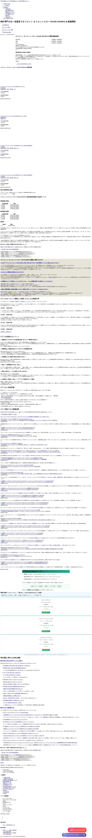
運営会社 (8, 15)
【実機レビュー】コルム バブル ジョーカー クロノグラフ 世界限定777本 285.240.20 (19, 489)
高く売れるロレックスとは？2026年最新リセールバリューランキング (16, 556)
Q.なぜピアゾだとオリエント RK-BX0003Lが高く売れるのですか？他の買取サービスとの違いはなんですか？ (30, 262)
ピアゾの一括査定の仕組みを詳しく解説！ (12, 702)
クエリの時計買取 (7, 831)
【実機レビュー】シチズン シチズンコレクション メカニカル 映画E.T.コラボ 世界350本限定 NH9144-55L (24, 563)
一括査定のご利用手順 (8, 778)
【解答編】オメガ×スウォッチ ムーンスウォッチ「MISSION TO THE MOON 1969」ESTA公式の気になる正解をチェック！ (28, 519)
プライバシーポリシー (8, 789)
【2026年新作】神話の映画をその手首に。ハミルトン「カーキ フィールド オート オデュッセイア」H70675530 (25, 511)
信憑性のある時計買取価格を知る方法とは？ (13, 688)
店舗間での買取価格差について (10, 780)
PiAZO (2, 762)
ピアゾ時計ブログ (10, 14)
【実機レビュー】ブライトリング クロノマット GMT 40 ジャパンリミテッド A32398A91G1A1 (22, 541)
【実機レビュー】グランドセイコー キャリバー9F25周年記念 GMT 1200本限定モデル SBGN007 (22, 496)
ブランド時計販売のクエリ (9, 824)
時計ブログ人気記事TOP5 (7, 707)
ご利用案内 (5, 7)
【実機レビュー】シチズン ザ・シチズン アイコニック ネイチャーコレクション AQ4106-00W (21, 534)
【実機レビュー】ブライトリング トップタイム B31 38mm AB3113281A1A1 (17, 428)
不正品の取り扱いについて (9, 788)
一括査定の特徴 (6, 3)
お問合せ (5, 793)
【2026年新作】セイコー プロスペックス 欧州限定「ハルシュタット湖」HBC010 (19, 436)
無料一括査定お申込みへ (6, 397)
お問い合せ (8, 16)
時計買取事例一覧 (10, 10)
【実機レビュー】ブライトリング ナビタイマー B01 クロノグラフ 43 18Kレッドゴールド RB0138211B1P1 (24, 504)
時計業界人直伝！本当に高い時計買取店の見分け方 (14, 668)
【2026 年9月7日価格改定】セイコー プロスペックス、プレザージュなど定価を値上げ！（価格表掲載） (24, 459)
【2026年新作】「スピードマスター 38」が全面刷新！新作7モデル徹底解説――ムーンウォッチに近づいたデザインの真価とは (29, 420)
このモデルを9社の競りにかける (23, 63)
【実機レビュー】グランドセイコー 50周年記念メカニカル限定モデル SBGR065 (21, 728)
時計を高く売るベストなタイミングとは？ (12, 681)
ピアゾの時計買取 (7, 834)
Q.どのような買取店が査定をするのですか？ (12, 272)
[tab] (46, 263)
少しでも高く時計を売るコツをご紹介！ (12, 674)
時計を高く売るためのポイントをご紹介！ (12, 660)
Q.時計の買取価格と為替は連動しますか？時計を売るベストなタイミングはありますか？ (24, 289)
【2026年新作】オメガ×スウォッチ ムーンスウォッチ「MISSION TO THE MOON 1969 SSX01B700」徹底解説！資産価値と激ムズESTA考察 (32, 548)
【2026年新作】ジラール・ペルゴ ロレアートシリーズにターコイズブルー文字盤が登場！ (21, 466)
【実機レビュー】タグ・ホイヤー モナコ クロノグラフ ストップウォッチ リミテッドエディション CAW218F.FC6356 (27, 482)
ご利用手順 (8, 9)
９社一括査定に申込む (8, 18)
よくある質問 (6, 5)
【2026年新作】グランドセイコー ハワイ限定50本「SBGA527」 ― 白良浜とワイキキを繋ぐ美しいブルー (24, 444)
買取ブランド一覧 (10, 11)
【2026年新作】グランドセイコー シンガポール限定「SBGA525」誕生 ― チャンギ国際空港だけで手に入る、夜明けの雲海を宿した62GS (31, 473)
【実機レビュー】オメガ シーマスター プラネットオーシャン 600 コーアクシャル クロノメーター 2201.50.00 (25, 527)
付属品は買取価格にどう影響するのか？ (12, 695)
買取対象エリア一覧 (10, 13)
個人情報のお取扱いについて (9, 786)
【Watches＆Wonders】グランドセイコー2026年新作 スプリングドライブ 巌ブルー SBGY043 (23, 735)
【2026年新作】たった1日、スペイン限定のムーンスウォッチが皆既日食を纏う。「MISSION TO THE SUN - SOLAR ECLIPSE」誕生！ (31, 451)
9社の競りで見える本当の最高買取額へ (10, 249)
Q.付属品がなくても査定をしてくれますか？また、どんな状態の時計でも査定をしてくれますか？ (27, 281)
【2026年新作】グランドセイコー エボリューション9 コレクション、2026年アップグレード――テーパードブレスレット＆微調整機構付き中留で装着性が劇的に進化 (40, 742)
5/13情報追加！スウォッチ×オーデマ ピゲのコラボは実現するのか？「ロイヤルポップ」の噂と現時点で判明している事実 (30, 714)
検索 (13, 193)
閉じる (17, 61)
